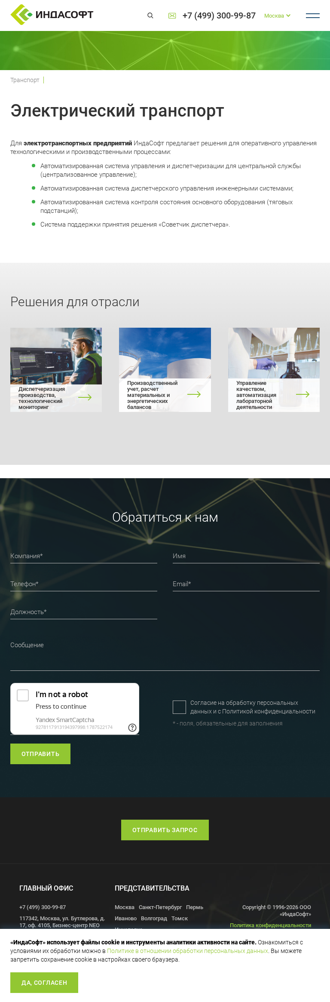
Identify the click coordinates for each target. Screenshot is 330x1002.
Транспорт (25, 80)
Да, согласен (44, 982)
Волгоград (154, 918)
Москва (124, 907)
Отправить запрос (164, 830)
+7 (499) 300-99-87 (219, 16)
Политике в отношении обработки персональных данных (187, 950)
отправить (40, 753)
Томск (179, 918)
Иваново (126, 918)
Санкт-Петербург (160, 907)
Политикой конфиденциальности (268, 711)
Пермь (194, 907)
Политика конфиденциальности (270, 925)
